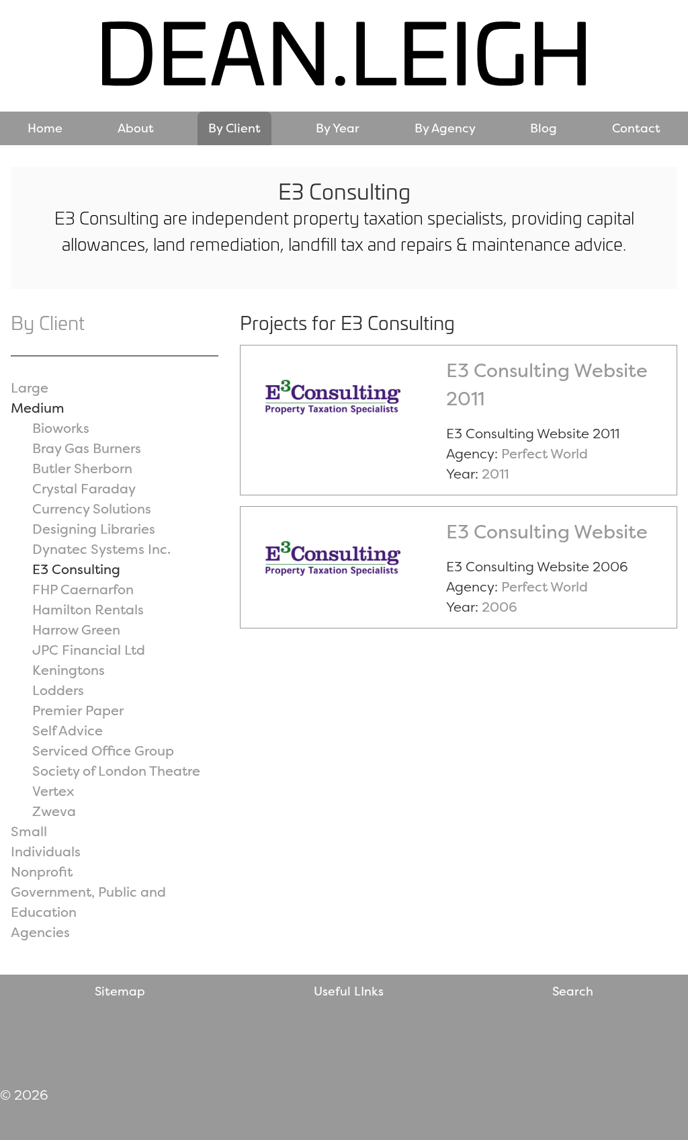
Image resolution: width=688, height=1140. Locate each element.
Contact (636, 128)
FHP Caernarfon (83, 589)
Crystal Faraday (84, 488)
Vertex (53, 791)
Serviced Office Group (103, 750)
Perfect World (544, 453)
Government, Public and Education (88, 902)
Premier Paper (78, 710)
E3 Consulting (76, 569)
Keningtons (68, 670)
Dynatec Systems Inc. (101, 549)
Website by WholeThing (548, 1042)
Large (29, 387)
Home (45, 128)
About (136, 128)
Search (572, 991)
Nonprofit (42, 871)
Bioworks (60, 428)
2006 (499, 607)
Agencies (40, 932)
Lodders (58, 690)
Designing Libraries (93, 529)
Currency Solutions (91, 508)
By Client (234, 128)
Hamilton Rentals (88, 609)
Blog (543, 128)
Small (29, 831)
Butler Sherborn (82, 468)
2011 (495, 473)
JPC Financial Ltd (88, 650)
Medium (37, 408)
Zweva (54, 811)
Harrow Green (76, 629)
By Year (337, 128)
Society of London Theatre (116, 771)
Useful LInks (349, 991)
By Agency (445, 128)
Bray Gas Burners (86, 448)
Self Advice (67, 730)
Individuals (46, 851)
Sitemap (120, 991)
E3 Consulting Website (547, 531)
